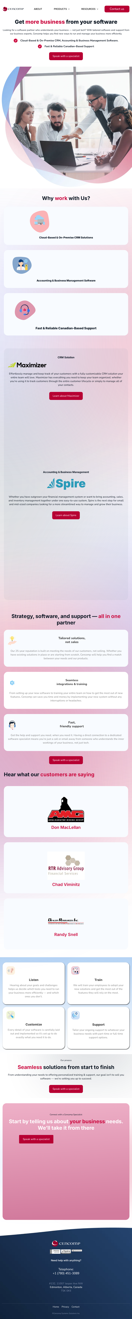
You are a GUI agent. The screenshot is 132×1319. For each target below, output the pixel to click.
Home (56, 1306)
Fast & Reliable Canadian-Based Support (66, 328)
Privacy (65, 1306)
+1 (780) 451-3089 (66, 1273)
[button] (68, 9)
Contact (75, 1306)
